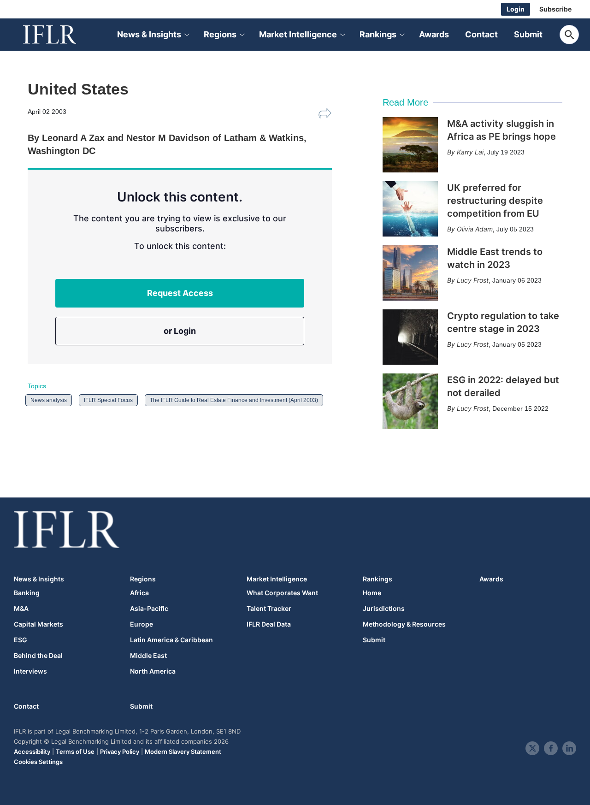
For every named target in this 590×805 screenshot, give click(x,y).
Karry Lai (470, 152)
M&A (21, 608)
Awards (434, 34)
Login (516, 9)
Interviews (30, 671)
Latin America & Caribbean (171, 640)
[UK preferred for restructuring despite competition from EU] (410, 209)
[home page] (60, 34)
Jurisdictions (384, 608)
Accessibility (32, 751)
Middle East (148, 655)
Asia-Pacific (149, 608)
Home (372, 593)
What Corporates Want (282, 593)
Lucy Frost (473, 280)
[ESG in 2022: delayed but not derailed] (410, 401)
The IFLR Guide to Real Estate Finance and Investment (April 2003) (234, 400)
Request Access (180, 293)
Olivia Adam (475, 229)
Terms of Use (75, 751)
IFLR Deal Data (269, 624)
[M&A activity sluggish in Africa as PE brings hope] (410, 144)
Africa (139, 593)
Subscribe (555, 9)
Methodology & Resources (404, 624)
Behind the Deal (38, 655)
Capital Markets (38, 624)
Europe (141, 624)
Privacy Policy (119, 751)
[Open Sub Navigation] (186, 35)
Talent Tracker (269, 608)
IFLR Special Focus (108, 400)
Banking (27, 593)
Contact (481, 34)
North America (153, 671)
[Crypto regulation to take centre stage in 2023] (410, 337)
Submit (528, 34)
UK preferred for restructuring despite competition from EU (495, 200)
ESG (20, 640)
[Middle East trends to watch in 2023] (410, 273)
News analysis (48, 400)
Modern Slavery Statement (183, 751)
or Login (180, 331)
